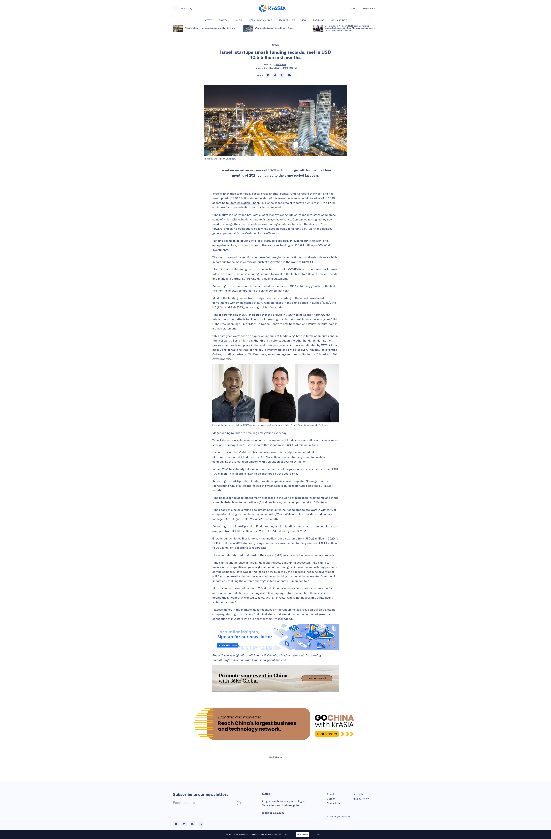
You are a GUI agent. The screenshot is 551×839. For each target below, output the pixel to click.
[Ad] (275, 724)
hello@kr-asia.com (272, 812)
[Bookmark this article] (295, 68)
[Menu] (176, 8)
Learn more (287, 834)
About (330, 794)
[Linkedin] (282, 75)
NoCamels (281, 64)
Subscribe (358, 794)
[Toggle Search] (192, 8)
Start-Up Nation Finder (244, 203)
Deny (319, 834)
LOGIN (352, 8)
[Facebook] (268, 75)
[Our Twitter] (184, 823)
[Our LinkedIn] (192, 823)
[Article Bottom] (275, 678)
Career (331, 798)
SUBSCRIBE (369, 8)
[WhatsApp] (289, 75)
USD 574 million (297, 445)
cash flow (218, 207)
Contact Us (333, 803)
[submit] (238, 803)
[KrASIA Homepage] (272, 8)
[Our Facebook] (176, 823)
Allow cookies (302, 834)
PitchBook (269, 307)
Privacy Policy (361, 798)
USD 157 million (270, 457)
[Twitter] (275, 75)
